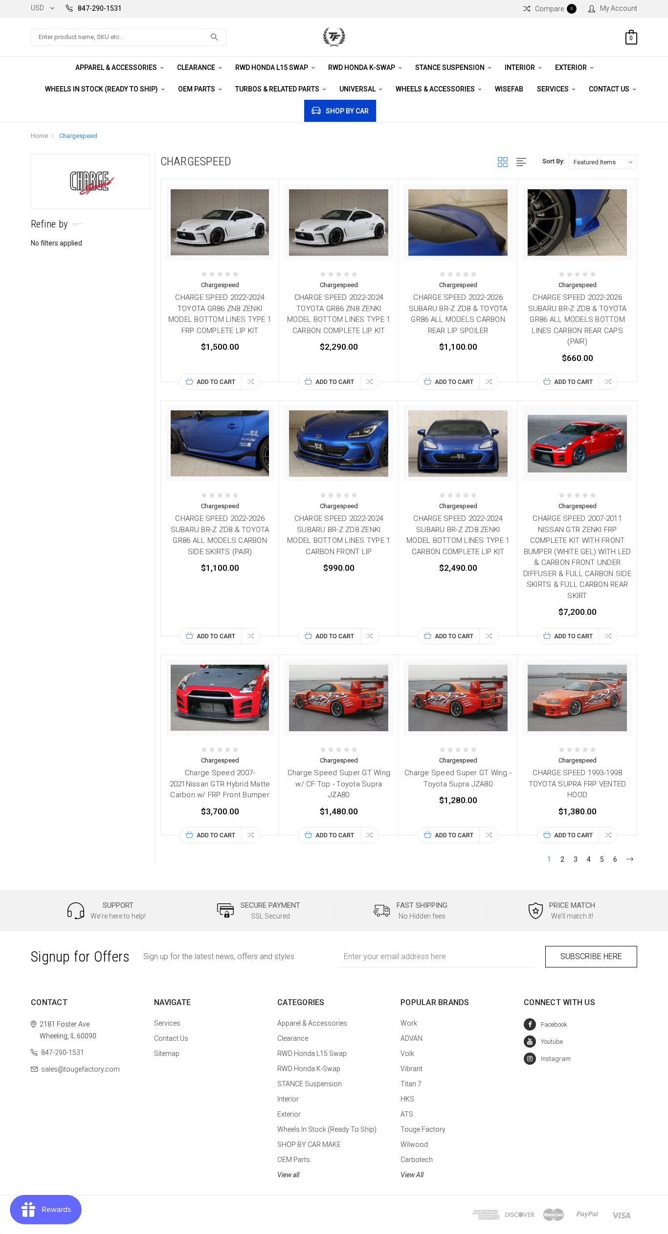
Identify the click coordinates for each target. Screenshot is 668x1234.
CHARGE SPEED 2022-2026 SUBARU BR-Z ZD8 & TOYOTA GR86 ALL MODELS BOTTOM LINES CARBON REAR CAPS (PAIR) (577, 319)
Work (409, 1023)
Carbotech (417, 1160)
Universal (358, 89)
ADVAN (412, 1038)
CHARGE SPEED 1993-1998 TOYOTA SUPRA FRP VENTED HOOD (577, 783)
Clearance (197, 67)
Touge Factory (423, 1129)
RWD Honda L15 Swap (272, 67)
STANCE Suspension (450, 67)
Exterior (571, 67)
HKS (407, 1099)
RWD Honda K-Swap (362, 67)
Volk (407, 1053)
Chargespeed (78, 135)
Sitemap (166, 1053)
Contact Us (610, 89)
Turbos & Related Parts (278, 89)
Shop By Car (347, 111)
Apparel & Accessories (116, 67)
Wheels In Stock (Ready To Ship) (102, 89)
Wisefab (509, 89)
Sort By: (553, 161)
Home (39, 135)
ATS (407, 1114)
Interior (520, 67)
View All (412, 1175)
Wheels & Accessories (436, 89)
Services (553, 89)
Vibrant (412, 1069)
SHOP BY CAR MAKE (309, 1144)
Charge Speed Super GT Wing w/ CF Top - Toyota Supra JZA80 (339, 783)
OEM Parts (197, 89)
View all (288, 1175)
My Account (618, 8)
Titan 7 (411, 1084)
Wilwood (414, 1144)
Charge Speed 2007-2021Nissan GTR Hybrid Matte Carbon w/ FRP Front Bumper (220, 783)
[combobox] (128, 37)
